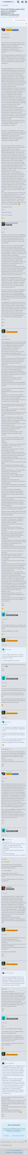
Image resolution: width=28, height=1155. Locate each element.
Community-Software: (14, 1150)
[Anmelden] (22, 2)
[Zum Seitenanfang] (25, 1152)
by (14, 1152)
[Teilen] (25, 24)
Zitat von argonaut (9, 972)
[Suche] (18, 2)
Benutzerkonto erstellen (18, 1135)
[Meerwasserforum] (8, 1)
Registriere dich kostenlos (13, 1130)
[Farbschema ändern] (25, 1141)
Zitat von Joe (8, 649)
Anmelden (6, 1135)
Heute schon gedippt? (7, 215)
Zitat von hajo (8, 839)
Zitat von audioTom (9, 1063)
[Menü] (26, 2)
